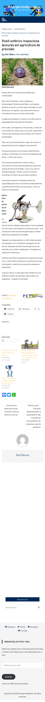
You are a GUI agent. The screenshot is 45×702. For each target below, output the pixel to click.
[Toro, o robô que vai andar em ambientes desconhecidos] (10, 371)
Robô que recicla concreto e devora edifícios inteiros (11, 411)
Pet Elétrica (10, 54)
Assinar (8, 676)
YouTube (23, 630)
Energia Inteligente (22, 7)
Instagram (34, 627)
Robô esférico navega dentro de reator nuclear (10, 352)
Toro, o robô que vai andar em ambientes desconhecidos (9, 380)
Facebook (11, 627)
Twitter (22, 627)
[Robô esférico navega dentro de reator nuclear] (10, 344)
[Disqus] (22, 499)
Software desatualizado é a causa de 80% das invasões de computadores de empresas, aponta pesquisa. (33, 417)
